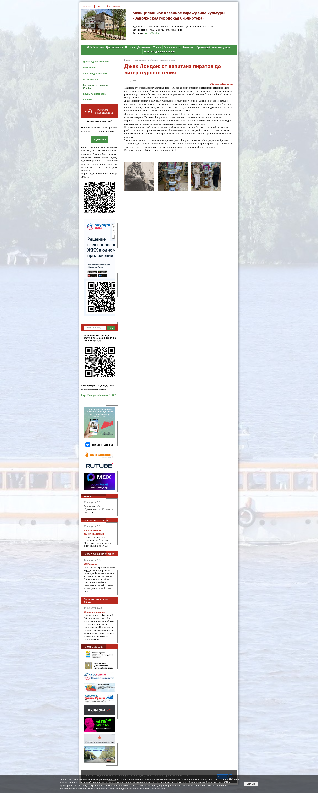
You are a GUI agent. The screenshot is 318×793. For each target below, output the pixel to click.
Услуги (157, 47)
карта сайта (118, 6)
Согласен (251, 784)
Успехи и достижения (95, 73)
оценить (99, 139)
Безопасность (172, 47)
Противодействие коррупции (213, 47)
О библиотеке (95, 47)
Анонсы (87, 99)
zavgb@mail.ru (152, 33)
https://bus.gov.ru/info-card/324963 (98, 395)
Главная (127, 60)
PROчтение (89, 67)
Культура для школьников (159, 51)
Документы (144, 47)
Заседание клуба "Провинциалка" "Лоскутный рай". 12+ (98, 509)
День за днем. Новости (96, 61)
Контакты (188, 47)
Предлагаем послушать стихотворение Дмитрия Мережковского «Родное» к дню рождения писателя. (97, 538)
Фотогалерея (90, 79)
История (130, 47)
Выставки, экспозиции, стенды (96, 86)
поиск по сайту (103, 6)
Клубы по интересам (94, 94)
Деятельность (114, 47)
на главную (88, 6)
